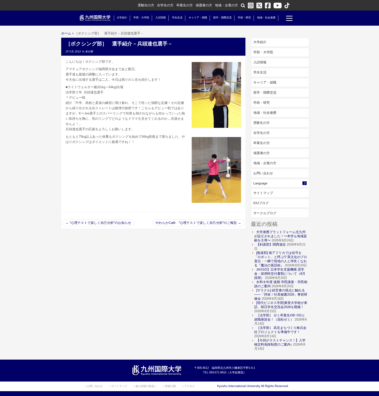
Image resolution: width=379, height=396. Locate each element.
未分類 (89, 51)
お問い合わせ (263, 173)
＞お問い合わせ (93, 386)
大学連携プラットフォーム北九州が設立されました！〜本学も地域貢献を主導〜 (280, 236)
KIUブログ (261, 203)
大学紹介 (122, 17)
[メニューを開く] (289, 19)
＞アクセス (188, 386)
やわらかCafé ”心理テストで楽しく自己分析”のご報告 (198, 223)
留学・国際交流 (222, 17)
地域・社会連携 (266, 17)
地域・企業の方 (226, 5)
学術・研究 (244, 17)
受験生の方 (146, 5)
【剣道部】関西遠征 (271, 244)
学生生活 (177, 17)
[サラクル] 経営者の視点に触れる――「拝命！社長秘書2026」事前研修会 (280, 294)
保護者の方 (204, 5)
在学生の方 (165, 5)
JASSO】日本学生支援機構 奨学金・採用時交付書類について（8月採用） (279, 274)
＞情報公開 (169, 386)
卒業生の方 (184, 5)
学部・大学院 (141, 17)
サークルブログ (264, 213)
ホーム (66, 33)
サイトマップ (263, 193)
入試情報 (160, 17)
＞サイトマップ (118, 386)
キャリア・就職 (198, 17)
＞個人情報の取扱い (145, 386)
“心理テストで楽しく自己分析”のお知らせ (98, 223)
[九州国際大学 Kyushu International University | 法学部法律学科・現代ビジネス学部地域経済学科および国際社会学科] (95, 18)
